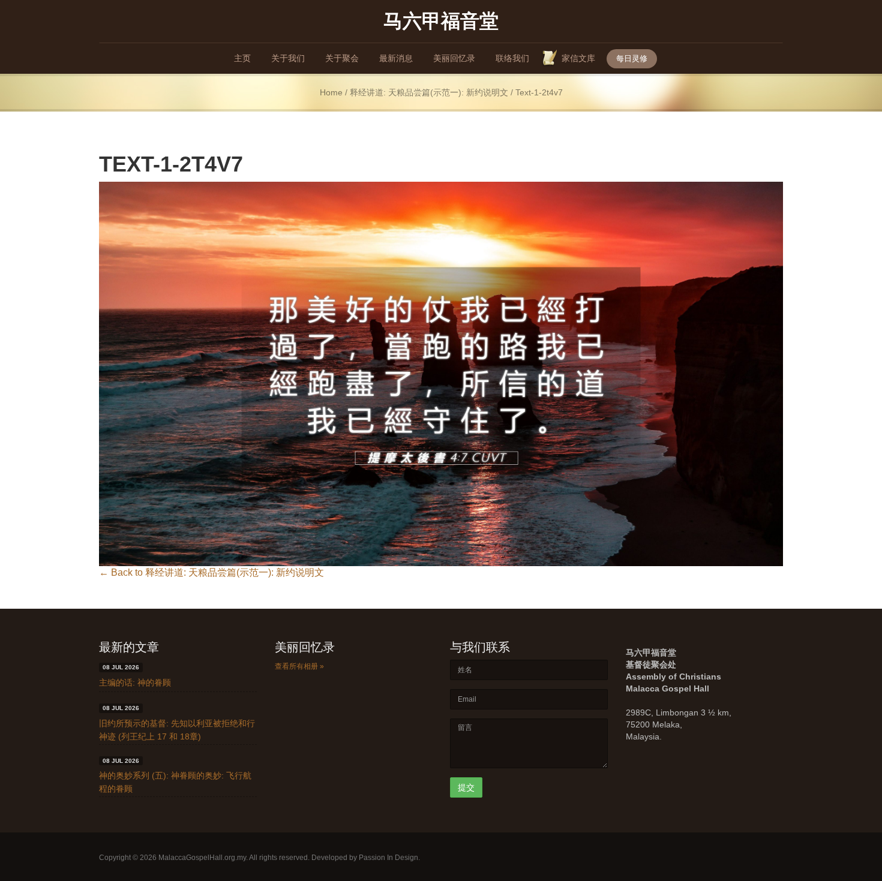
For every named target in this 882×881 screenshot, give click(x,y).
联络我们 (512, 58)
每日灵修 (631, 58)
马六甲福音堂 (441, 20)
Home (331, 92)
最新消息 (396, 58)
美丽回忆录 (454, 58)
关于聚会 (342, 58)
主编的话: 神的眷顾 (135, 682)
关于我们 (288, 58)
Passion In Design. (389, 857)
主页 (242, 58)
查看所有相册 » (299, 666)
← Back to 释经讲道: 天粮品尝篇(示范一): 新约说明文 (211, 572)
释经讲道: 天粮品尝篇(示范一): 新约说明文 (429, 92)
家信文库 (578, 58)
